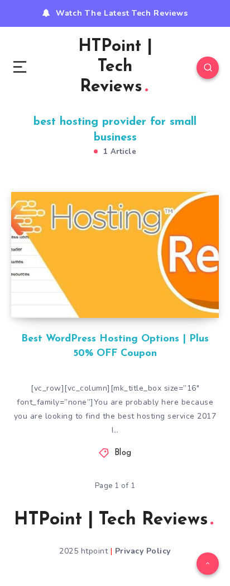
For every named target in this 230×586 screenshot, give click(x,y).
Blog (123, 453)
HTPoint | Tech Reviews (115, 67)
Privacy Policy (143, 551)
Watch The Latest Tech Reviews (122, 13)
